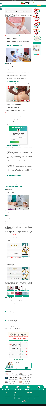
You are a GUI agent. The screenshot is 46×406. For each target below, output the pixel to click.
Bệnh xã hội (28, 5)
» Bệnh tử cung (28, 395)
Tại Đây (18, 257)
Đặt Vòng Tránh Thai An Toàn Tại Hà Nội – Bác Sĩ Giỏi (26, 382)
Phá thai (16, 5)
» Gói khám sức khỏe (35, 398)
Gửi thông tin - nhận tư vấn (15, 142)
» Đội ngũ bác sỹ (6, 395)
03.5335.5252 (18, 365)
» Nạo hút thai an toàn (28, 398)
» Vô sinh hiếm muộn (36, 395)
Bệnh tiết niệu (19, 5)
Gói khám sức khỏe (24, 5)
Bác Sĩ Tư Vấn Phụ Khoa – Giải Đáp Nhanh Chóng (26, 377)
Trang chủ (6, 5)
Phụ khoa (12, 5)
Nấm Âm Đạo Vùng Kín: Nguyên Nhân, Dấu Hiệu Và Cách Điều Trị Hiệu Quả (13, 374)
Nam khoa (32, 5)
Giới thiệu (9, 5)
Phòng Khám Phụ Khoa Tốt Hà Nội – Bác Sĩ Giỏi (26, 373)
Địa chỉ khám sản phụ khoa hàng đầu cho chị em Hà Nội (13, 382)
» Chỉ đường (6, 398)
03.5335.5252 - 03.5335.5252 (17, 398)
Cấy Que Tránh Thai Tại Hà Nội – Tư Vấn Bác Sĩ (13, 377)
